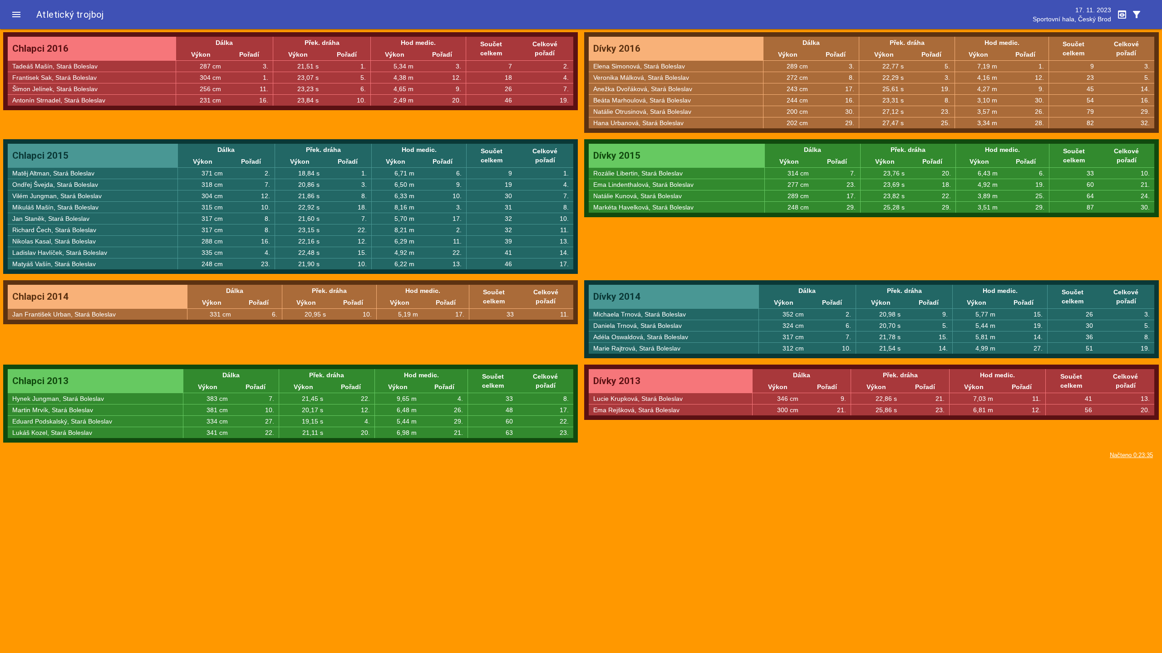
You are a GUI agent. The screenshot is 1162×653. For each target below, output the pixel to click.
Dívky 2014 (616, 296)
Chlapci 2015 (40, 155)
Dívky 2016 (616, 48)
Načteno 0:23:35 (1131, 455)
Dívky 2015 (616, 155)
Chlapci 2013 (40, 380)
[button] (16, 14)
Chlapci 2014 (40, 296)
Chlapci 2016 (40, 48)
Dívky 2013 (616, 380)
